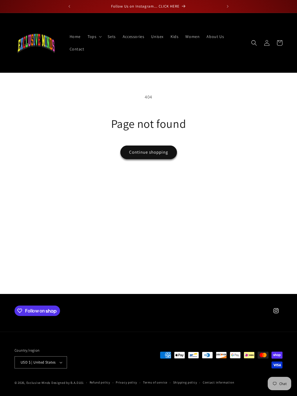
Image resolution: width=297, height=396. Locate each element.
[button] (94, 36)
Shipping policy (185, 382)
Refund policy (100, 382)
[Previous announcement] (69, 6)
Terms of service (155, 382)
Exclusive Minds (38, 383)
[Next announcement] (227, 6)
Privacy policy (126, 382)
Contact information (218, 382)
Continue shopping (148, 152)
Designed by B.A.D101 (67, 383)
